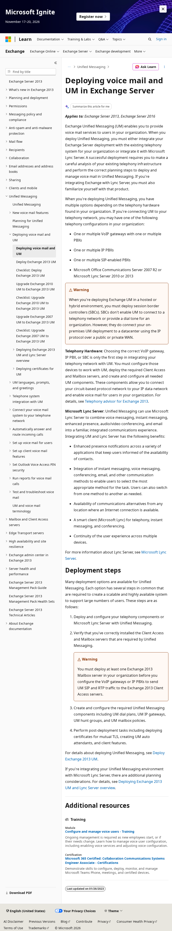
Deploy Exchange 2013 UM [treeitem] (36, 262)
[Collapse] (56, 62)
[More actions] (164, 66)
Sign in (161, 39)
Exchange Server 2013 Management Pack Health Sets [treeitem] (32, 599)
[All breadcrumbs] (69, 66)
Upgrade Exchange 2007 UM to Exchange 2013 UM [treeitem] (35, 319)
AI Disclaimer (14, 921)
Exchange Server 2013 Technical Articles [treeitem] (25, 612)
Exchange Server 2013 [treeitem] (25, 81)
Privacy (103, 921)
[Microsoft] (8, 39)
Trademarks (37, 928)
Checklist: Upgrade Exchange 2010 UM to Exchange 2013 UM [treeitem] (32, 303)
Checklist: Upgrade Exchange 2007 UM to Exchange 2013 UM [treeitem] (32, 335)
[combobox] (30, 71)
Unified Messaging (91, 67)
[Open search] (149, 39)
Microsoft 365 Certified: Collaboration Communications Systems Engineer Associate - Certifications (115, 860)
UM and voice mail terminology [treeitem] (26, 508)
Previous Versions (42, 921)
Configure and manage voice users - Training (99, 832)
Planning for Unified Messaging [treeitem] (28, 223)
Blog (64, 921)
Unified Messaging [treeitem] (27, 204)
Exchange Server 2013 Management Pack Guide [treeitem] (28, 585)
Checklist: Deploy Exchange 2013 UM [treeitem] (30, 273)
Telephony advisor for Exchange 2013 (116, 401)
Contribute (84, 921)
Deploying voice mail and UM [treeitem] (35, 251)
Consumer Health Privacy (135, 921)
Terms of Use (13, 928)
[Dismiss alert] (163, 9)
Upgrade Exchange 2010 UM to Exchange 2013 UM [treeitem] (35, 287)
